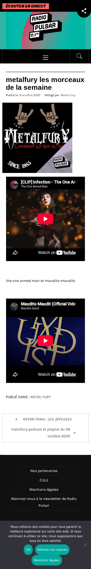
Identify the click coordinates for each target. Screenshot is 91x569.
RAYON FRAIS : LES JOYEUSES (47, 419)
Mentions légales (43, 489)
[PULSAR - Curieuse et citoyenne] (45, 30)
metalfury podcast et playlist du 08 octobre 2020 (40, 432)
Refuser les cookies (52, 549)
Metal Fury (68, 95)
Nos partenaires (43, 470)
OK (28, 549)
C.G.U (44, 480)
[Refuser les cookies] (85, 548)
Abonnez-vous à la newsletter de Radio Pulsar (44, 502)
